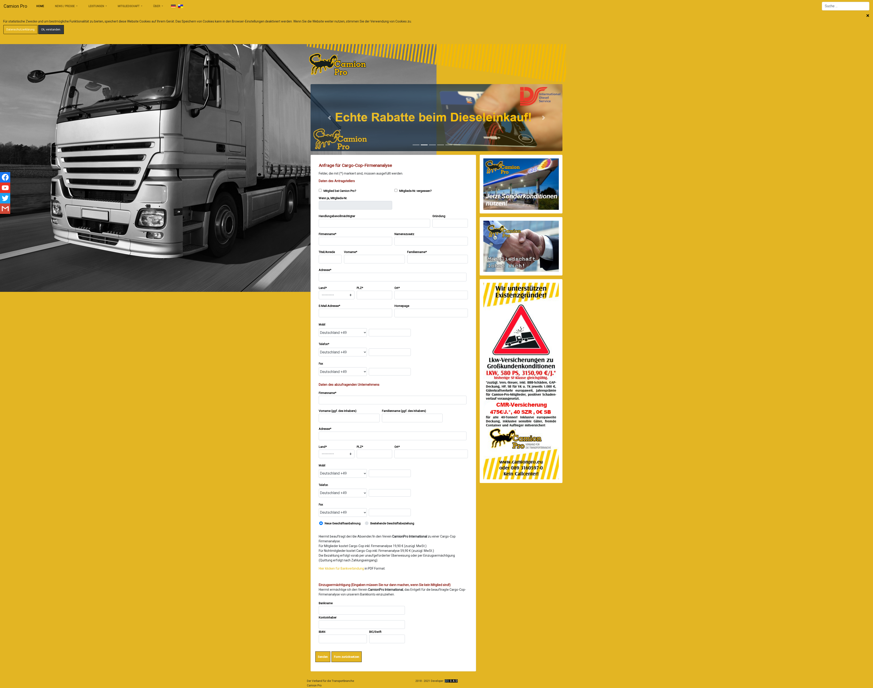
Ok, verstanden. (51, 29)
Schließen (867, 16)
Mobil (322, 324)
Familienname (417, 252)
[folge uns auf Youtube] (5, 188)
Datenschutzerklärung (20, 29)
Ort (397, 288)
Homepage (401, 306)
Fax (321, 363)
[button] (329, 117)
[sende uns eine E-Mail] (5, 208)
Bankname (326, 603)
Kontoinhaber (327, 617)
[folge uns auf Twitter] (5, 198)
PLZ (360, 288)
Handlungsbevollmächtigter (337, 216)
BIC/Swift (375, 631)
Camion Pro (15, 6)
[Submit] (173, 6)
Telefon (324, 344)
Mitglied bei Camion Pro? (339, 191)
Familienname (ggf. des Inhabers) (404, 411)
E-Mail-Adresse (329, 306)
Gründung (438, 216)
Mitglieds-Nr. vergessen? (415, 191)
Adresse (325, 270)
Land (323, 288)
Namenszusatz (404, 234)
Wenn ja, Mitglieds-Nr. (333, 198)
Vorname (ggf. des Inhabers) (337, 411)
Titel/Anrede (327, 252)
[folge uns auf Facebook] (5, 177)
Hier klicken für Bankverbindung (341, 568)
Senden (323, 656)
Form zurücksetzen (346, 656)
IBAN (322, 631)
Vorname (350, 252)
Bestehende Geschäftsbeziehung (392, 523)
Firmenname (327, 234)
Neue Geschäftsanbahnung (343, 523)
